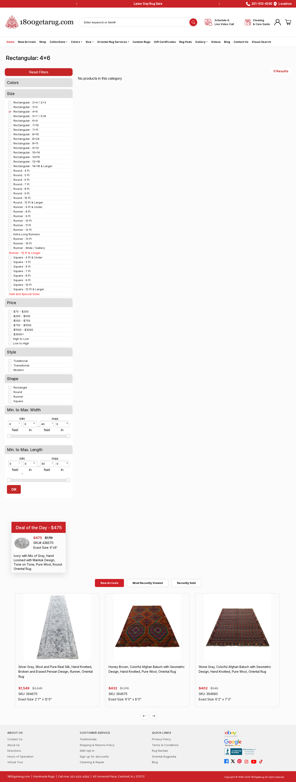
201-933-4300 (79, 776)
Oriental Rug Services (112, 42)
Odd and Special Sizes (24, 294)
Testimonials (88, 739)
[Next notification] (219, 4)
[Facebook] (227, 761)
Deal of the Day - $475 (39, 527)
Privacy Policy (161, 739)
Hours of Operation (20, 756)
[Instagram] (247, 761)
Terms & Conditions (165, 745)
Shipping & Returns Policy (97, 745)
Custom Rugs (141, 42)
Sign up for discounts (94, 756)
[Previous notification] (76, 4)
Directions (14, 750)
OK (13, 489)
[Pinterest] (240, 761)
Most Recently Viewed (148, 583)
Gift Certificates (165, 42)
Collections (57, 42)
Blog (227, 42)
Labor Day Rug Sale (148, 3)
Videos (216, 42)
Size (88, 42)
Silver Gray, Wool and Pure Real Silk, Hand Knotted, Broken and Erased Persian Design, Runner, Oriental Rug (55, 671)
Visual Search (261, 42)
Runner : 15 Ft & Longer (25, 253)
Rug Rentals (160, 750)
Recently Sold (186, 583)
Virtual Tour (15, 762)
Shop (42, 42)
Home (11, 42)
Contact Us (241, 42)
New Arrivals (27, 42)
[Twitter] (234, 761)
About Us (13, 745)
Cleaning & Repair (92, 762)
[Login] (277, 22)
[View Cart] (288, 22)
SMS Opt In (87, 750)
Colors (75, 42)
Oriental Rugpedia (164, 756)
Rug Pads (185, 42)
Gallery (200, 42)
